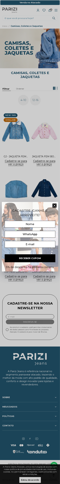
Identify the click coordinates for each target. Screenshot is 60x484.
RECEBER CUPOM (30, 258)
